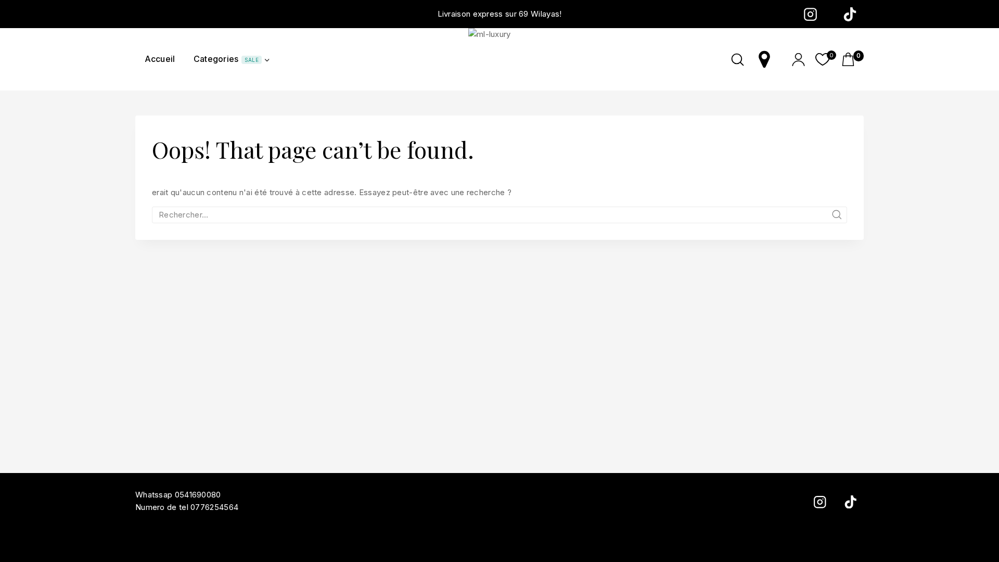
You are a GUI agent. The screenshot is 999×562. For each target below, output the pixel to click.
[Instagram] (810, 14)
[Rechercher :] (499, 215)
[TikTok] (850, 14)
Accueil (160, 59)
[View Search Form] (737, 59)
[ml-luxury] (499, 59)
